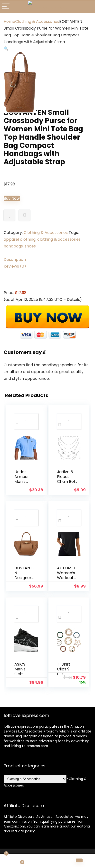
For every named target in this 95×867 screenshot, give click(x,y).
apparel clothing (20, 239)
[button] (6, 48)
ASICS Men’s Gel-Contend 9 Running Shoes (24, 676)
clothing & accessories (59, 239)
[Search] (87, 6)
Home (9, 21)
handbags (13, 246)
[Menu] (6, 6)
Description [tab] (15, 259)
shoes (30, 246)
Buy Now (12, 198)
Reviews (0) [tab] (15, 266)
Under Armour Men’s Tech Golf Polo (23, 481)
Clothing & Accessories (37, 21)
